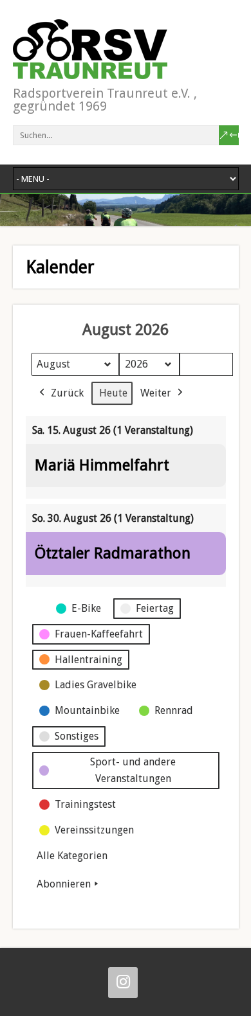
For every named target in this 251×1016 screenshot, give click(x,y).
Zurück (67, 393)
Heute (113, 393)
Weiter (155, 393)
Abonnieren (64, 884)
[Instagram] (123, 982)
